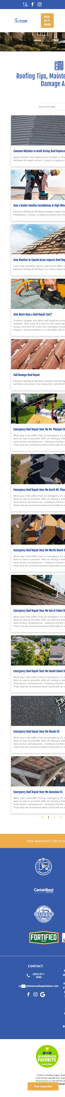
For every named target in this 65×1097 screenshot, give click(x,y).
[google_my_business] (25, 4)
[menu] (5, 6)
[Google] (42, 994)
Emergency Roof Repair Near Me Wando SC (36, 731)
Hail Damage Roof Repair (26, 375)
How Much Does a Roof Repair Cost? (32, 314)
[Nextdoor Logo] (47, 1056)
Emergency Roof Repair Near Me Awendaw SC (37, 792)
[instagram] (39, 4)
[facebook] (32, 4)
